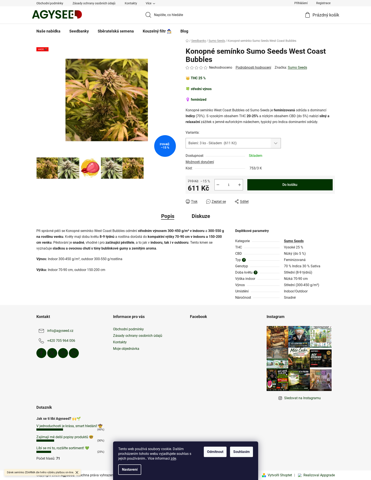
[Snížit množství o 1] (218, 184)
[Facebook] (41, 353)
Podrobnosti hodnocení (253, 67)
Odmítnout (215, 452)
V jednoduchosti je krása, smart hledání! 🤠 (69, 426)
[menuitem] (48, 31)
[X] (52, 353)
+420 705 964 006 (61, 341)
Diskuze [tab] (201, 216)
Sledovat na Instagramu (302, 398)
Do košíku (289, 185)
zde (173, 458)
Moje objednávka (126, 349)
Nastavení (130, 469)
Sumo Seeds (297, 67)
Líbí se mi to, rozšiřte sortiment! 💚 (62, 448)
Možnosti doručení (200, 162)
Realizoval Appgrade (319, 475)
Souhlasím (241, 452)
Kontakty (131, 3)
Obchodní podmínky (49, 3)
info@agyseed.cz (60, 331)
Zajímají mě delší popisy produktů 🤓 (64, 437)
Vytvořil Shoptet (280, 475)
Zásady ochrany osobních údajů (94, 3)
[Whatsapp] (74, 353)
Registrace (323, 3)
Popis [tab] (167, 216)
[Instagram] (63, 353)
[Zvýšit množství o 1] (239, 184)
